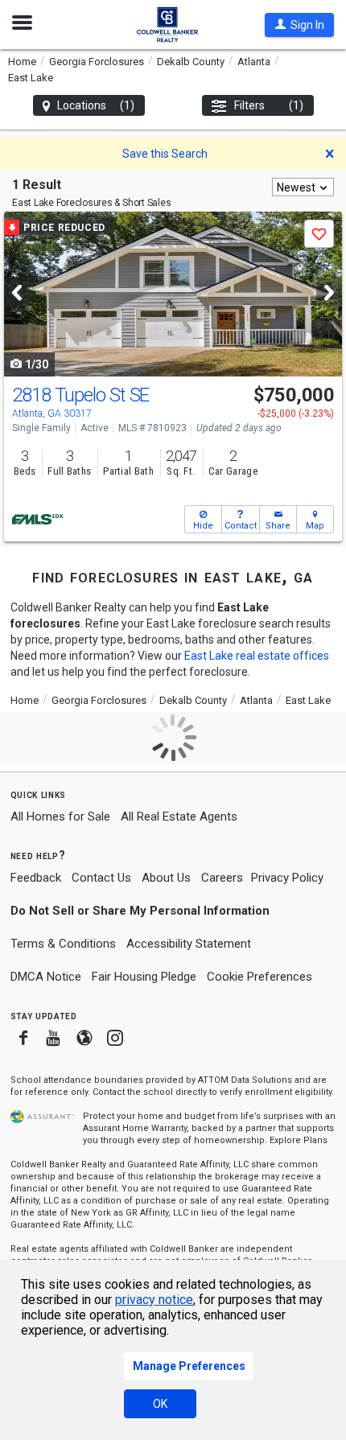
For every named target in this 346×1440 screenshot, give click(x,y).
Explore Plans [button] (298, 1140)
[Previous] (17, 292)
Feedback (35, 878)
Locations (96, 105)
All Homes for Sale (60, 816)
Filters (269, 105)
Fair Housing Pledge (144, 976)
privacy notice (154, 1299)
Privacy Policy (287, 877)
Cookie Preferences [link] (259, 976)
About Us (166, 877)
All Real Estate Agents (179, 816)
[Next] (329, 292)
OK (160, 1403)
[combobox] (303, 187)
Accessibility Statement (188, 943)
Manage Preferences (189, 1366)
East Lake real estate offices (256, 655)
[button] (299, 25)
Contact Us (101, 877)
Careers (222, 877)
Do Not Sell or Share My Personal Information (140, 910)
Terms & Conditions (63, 943)
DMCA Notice (45, 976)
